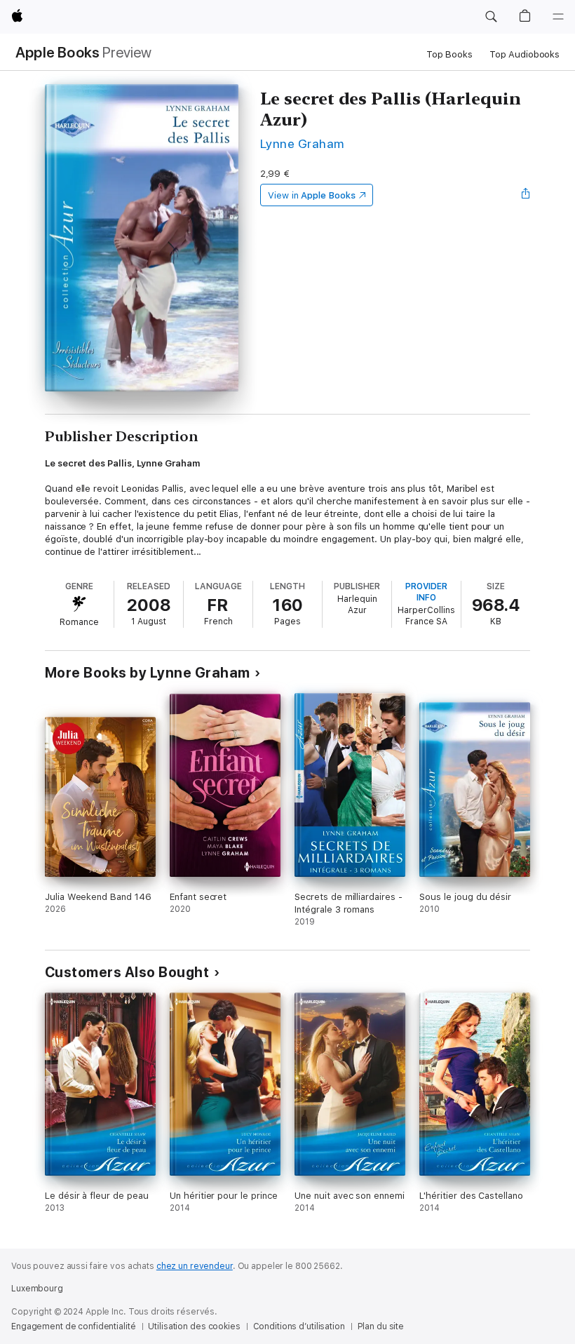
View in (312, 195)
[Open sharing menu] (525, 195)
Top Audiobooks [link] (524, 54)
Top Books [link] (449, 54)
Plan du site (381, 1326)
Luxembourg (37, 1288)
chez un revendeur (194, 1266)
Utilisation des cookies (194, 1326)
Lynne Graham (302, 143)
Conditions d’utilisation (299, 1326)
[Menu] (558, 17)
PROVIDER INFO (426, 592)
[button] (491, 17)
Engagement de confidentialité (73, 1326)
